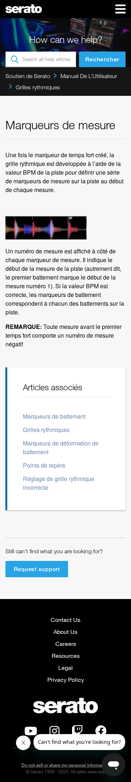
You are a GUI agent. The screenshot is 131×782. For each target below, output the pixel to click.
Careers (65, 643)
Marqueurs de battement (54, 416)
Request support (37, 569)
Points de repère (44, 465)
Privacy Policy (65, 679)
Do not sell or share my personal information (65, 765)
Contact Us (65, 619)
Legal (65, 667)
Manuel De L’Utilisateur (88, 76)
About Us (65, 631)
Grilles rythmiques (38, 87)
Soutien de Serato (27, 76)
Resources (66, 655)
